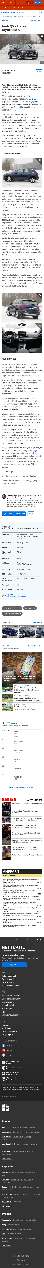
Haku (5, 8)
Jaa (41, 12)
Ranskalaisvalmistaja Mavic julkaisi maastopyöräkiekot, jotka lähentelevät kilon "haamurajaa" (21, 880)
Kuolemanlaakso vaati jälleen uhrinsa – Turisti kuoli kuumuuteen (22, 842)
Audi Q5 (10, 631)
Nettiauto (7, 2)
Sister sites (14, 2)
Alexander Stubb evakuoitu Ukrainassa (22, 805)
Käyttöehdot (7, 1008)
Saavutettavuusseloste (11, 1015)
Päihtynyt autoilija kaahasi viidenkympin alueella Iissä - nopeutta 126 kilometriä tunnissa (20, 886)
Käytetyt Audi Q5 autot (12, 608)
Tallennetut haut (9, 976)
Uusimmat (11, 8)
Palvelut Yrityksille (9, 1031)
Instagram (9, 1055)
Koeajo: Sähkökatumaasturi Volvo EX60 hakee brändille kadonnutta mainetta (22, 688)
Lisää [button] (31, 8)
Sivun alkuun (22, 940)
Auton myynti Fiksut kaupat (12, 1062)
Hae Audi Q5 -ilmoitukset (15, 514)
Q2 (30, 99)
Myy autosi (38, 3)
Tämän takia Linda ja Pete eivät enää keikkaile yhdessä (22, 834)
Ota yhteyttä (7, 1034)
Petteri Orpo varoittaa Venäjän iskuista (22, 856)
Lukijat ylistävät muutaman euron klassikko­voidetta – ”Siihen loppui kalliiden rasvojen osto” (22, 849)
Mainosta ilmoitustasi (11, 985)
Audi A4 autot (30, 608)
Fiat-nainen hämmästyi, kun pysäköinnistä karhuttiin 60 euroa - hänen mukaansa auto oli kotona (21, 897)
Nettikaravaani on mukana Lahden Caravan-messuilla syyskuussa (22, 706)
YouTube (9, 1050)
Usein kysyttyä (8, 1002)
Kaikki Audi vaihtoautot (12, 614)
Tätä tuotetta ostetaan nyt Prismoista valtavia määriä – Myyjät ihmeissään (22, 820)
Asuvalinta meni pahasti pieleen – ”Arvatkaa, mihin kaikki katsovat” (22, 827)
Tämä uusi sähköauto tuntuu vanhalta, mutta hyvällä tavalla (20, 920)
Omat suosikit (8, 982)
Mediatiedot (7, 1028)
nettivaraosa (10, 723)
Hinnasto (6, 1025)
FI (37, 940)
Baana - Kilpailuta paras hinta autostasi (14, 1068)
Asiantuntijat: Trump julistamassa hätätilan (22, 812)
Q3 (35, 99)
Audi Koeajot (35, 21)
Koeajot (20, 17)
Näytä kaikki (34, 622)
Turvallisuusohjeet (10, 1005)
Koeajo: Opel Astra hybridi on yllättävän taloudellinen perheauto (22, 698)
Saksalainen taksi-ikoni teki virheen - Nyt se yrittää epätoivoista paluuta (19, 926)
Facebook (9, 1045)
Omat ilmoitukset (9, 979)
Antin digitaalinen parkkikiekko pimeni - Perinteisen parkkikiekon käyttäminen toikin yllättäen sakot (19, 903)
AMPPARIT (22, 871)
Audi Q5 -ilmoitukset (17, 12)
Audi (27, 17)
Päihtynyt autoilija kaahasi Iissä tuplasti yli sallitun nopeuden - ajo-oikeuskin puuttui (19, 891)
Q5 (3, 96)
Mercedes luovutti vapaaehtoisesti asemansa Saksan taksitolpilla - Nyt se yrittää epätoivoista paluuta (20, 914)
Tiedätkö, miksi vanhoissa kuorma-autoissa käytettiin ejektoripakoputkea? (20, 908)
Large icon (40, 37)
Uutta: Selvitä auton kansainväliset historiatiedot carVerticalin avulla (22, 668)
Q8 (36, 101)
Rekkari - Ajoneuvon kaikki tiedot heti (12, 1073)
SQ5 (35, 450)
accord (22, 734)
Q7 (31, 101)
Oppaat (5, 1011)
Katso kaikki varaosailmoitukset (21, 787)
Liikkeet (18, 8)
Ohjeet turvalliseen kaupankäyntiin (12, 1079)
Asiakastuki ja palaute (11, 995)
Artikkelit (6, 12)
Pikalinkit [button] (25, 8)
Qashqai (17, 107)
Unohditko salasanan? (11, 999)
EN (40, 940)
